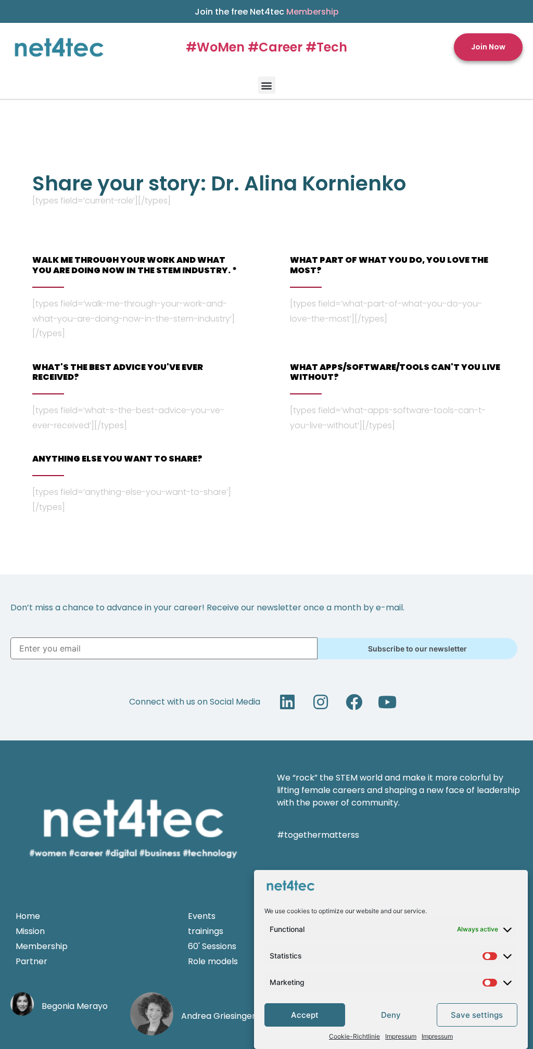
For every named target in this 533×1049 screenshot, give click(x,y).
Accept (305, 1015)
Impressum (400, 1036)
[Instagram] (320, 702)
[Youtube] (387, 702)
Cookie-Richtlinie (354, 1036)
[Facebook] (354, 702)
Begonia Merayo (75, 1006)
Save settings (477, 1015)
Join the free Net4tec (267, 12)
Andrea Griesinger (218, 1016)
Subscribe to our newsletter (417, 648)
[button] (488, 47)
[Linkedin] (287, 702)
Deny (391, 1015)
